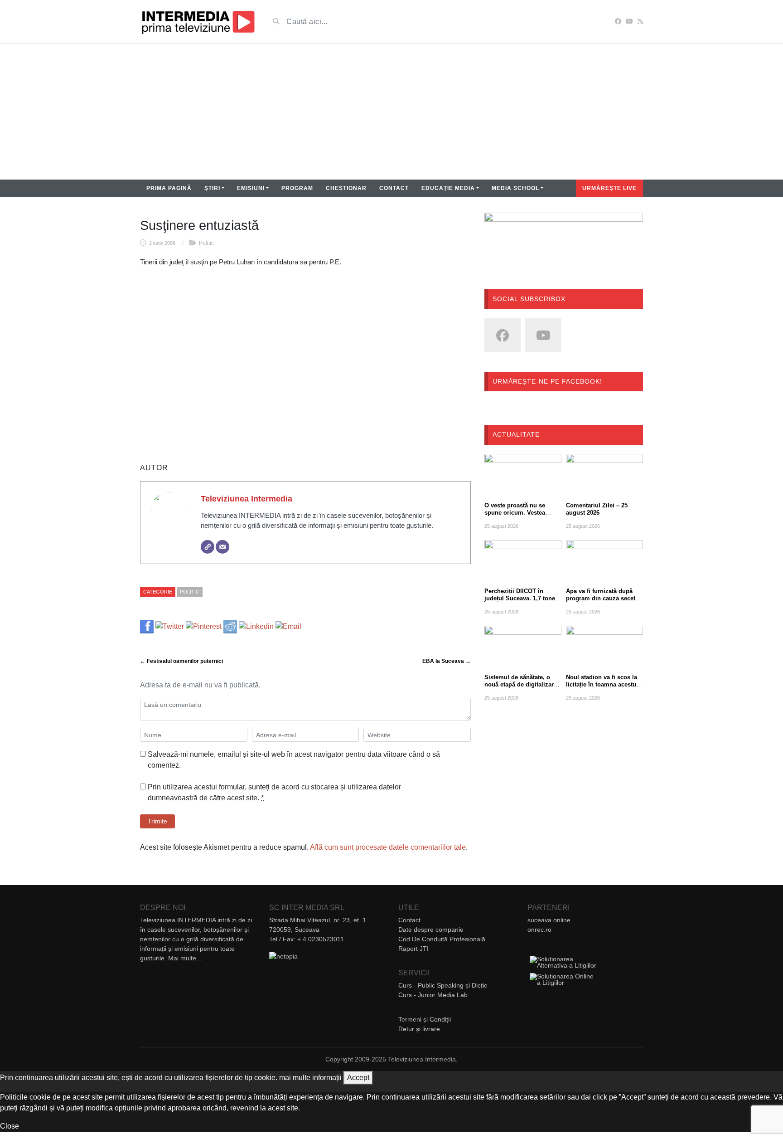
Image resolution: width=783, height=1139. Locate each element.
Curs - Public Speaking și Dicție (443, 985)
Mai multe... (185, 958)
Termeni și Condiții (424, 1019)
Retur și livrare (419, 1028)
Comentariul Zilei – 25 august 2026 (597, 509)
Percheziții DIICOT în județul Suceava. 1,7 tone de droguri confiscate (519, 598)
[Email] (222, 547)
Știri (212, 188)
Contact (394, 188)
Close (9, 1126)
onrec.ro (539, 929)
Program (297, 188)
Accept (358, 1077)
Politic (206, 243)
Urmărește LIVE (609, 188)
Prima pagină (169, 188)
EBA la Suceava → (446, 661)
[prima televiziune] (198, 21)
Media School (515, 188)
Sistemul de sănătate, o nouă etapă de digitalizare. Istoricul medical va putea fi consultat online (521, 688)
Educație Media (448, 188)
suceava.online (548, 920)
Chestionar (346, 188)
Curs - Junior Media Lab (433, 994)
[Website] (207, 547)
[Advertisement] (391, 111)
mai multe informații (310, 1077)
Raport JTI (413, 948)
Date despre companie (431, 929)
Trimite (157, 821)
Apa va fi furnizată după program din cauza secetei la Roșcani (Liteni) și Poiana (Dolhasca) (603, 602)
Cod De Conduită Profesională (441, 939)
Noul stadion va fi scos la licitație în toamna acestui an (602, 684)
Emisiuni (251, 188)
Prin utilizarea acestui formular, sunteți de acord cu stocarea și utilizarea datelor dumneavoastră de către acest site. (274, 792)
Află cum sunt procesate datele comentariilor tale (388, 847)
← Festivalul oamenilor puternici (181, 661)
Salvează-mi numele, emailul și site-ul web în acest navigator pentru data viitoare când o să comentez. (294, 759)
